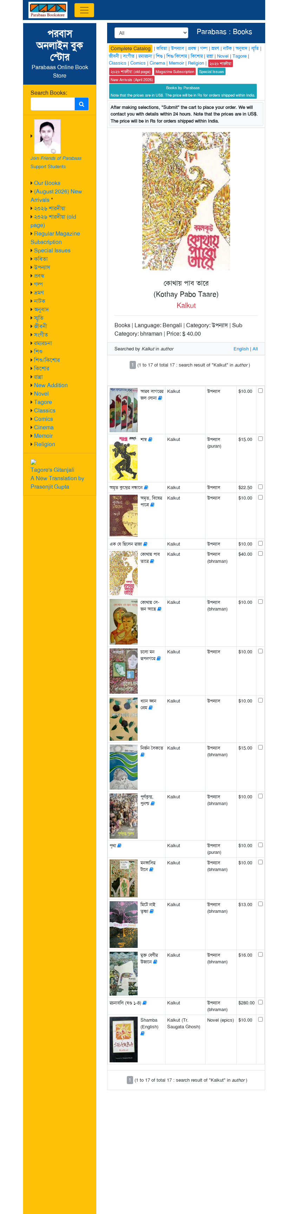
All (255, 349)
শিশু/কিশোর (47, 360)
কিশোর (41, 368)
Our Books (47, 183)
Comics (43, 419)
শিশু (38, 351)
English (241, 349)
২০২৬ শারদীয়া (49, 208)
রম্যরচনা (43, 343)
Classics (44, 410)
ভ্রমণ (39, 292)
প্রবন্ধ (39, 275)
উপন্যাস (42, 267)
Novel (41, 393)
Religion (44, 444)
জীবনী (40, 326)
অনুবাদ (41, 309)
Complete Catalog (131, 48)
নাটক (39, 301)
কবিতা (41, 259)
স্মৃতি (39, 318)
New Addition (51, 385)
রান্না (38, 377)
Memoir (43, 436)
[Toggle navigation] (84, 10)
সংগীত (41, 334)
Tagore (43, 402)
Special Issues (52, 250)
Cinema (44, 427)
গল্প (38, 284)
